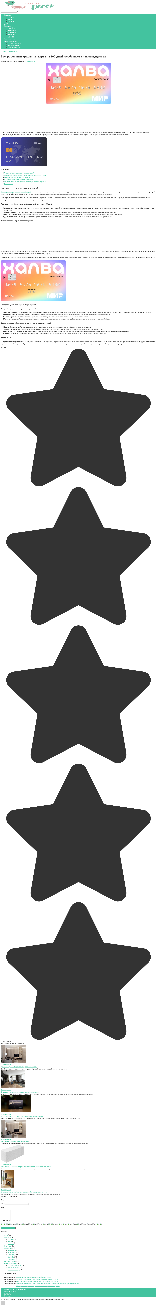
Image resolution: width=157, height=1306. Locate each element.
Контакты (7, 1296)
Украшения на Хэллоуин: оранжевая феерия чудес (33, 1277)
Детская (11, 17)
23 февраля (12, 32)
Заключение (8, 184)
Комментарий (5, 1221)
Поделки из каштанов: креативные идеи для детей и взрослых (37, 1279)
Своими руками (9, 39)
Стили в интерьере (14, 43)
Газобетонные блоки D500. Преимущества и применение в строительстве (26, 1167)
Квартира (7, 15)
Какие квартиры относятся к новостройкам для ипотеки (20, 1092)
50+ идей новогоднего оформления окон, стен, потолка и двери (38, 1286)
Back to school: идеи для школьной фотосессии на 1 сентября (37, 1281)
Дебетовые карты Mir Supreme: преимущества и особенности (22, 1116)
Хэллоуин (11, 34)
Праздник (7, 26)
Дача (6, 24)
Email (2, 1203)
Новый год (11, 28)
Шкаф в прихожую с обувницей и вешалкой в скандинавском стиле (24, 1192)
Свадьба (11, 37)
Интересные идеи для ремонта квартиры (15, 1141)
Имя (2, 1200)
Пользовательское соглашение (15, 1289)
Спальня (11, 21)
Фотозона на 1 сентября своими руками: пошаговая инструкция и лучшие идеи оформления (47, 1284)
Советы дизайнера (10, 41)
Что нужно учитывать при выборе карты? (18, 179)
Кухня (10, 19)
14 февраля (12, 30)
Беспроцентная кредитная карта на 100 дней (16, 192)
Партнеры (7, 1246)
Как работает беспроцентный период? (17, 177)
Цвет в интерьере (14, 48)
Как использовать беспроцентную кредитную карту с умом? (25, 182)
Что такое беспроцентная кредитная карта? (19, 173)
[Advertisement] (55, 117)
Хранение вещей (13, 45)
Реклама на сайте (10, 1292)
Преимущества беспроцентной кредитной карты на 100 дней (25, 175)
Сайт (2, 1207)
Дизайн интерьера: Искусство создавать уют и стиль (19, 1067)
